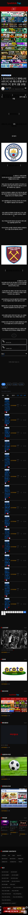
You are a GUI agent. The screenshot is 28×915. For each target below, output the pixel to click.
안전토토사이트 (6, 786)
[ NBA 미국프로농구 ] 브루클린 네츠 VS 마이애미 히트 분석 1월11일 (7, 432)
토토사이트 (5, 691)
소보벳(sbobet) (4, 808)
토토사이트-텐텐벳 (15, 875)
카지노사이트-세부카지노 (6, 887)
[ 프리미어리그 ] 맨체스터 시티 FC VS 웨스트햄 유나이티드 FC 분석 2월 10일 (7, 546)
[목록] (25, 88)
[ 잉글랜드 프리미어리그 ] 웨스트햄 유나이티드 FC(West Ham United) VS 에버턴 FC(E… (7, 461)
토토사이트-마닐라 (5, 872)
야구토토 (15, 384)
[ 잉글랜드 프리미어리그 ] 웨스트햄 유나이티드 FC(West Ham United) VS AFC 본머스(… (7, 405)
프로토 (4, 659)
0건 (7, 89)
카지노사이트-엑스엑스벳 (6, 893)
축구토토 (9, 384)
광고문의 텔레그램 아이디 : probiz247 (9, 903)
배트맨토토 (5, 723)
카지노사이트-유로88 (5, 890)
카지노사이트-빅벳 (15, 890)
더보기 (25, 627)
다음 (2, 614)
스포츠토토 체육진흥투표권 (7, 650)
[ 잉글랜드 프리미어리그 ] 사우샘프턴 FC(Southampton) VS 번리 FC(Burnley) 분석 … (7, 589)
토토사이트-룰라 (5, 884)
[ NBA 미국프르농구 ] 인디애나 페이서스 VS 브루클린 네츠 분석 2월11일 (7, 561)
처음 (2, 612)
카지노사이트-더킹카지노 (6, 900)
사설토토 (3, 777)
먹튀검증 (4, 818)
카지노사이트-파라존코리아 (18, 887)
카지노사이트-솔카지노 (17, 893)
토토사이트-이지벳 (5, 878)
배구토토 (4, 387)
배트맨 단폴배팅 (4, 745)
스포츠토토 (5, 627)
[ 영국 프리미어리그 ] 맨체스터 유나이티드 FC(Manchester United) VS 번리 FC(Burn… (7, 492)
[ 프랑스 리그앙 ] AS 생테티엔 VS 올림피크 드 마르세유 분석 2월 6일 (7, 521)
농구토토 (21, 384)
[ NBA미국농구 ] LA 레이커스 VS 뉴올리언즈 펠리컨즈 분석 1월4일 (7, 419)
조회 (18, 395)
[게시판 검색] (25, 391)
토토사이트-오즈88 (14, 878)
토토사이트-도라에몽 (5, 881)
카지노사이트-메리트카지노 (18, 897)
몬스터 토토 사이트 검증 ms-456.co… (13, 828)
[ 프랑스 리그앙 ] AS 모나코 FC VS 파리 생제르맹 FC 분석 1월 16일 (7, 445)
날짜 (25, 395)
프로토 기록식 (4, 682)
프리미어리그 (7, 95)
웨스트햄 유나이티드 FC (11, 97)
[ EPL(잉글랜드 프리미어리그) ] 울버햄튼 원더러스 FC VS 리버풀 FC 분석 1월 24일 (7, 508)
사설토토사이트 (6, 754)
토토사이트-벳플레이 (5, 875)
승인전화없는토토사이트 (6, 713)
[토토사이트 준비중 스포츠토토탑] (12, 910)
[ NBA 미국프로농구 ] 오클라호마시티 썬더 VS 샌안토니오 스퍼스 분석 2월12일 (7, 574)
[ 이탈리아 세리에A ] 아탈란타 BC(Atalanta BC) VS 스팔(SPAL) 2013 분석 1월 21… (7, 476)
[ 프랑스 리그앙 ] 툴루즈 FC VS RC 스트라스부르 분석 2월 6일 (7, 534)
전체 (3, 384)
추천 (21, 395)
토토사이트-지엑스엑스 (16, 881)
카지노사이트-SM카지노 (6, 897)
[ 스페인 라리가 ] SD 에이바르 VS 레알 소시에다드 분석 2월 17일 (7, 603)
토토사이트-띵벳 (14, 872)
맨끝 (4, 614)
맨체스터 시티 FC (19, 95)
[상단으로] (25, 912)
